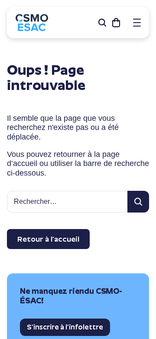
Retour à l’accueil (48, 239)
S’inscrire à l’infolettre (65, 327)
